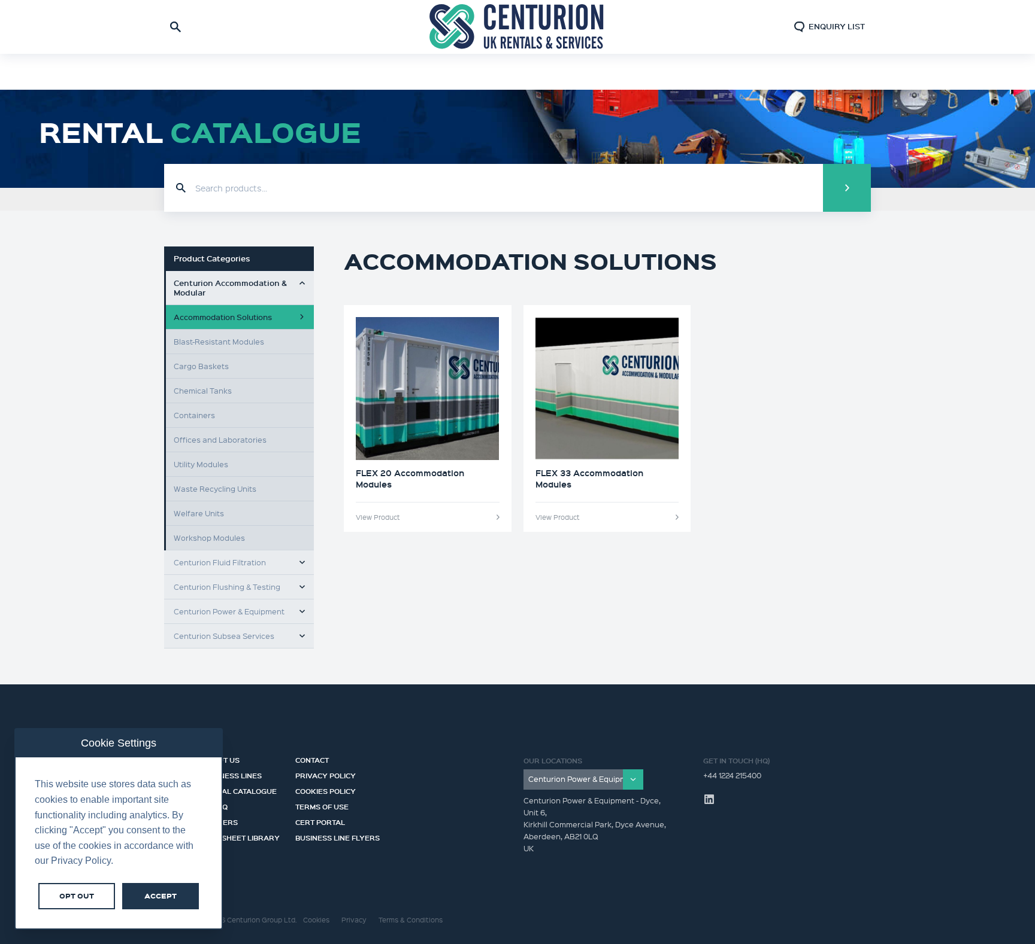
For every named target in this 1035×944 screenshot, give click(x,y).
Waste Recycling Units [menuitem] (215, 488)
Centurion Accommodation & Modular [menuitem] (230, 288)
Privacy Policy (325, 774)
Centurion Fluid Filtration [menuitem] (220, 562)
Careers (220, 820)
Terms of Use (322, 805)
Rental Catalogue (239, 789)
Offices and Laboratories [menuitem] (220, 439)
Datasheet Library (241, 836)
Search (847, 188)
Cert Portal (320, 820)
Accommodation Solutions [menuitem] (223, 317)
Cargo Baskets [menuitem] (201, 366)
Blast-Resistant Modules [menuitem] (219, 341)
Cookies (316, 919)
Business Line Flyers (337, 836)
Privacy (354, 919)
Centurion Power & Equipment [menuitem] (229, 611)
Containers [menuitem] (194, 415)
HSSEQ (215, 805)
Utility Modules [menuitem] (201, 464)
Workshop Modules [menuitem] (209, 537)
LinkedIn (709, 799)
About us (221, 758)
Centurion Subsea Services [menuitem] (224, 636)
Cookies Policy (325, 789)
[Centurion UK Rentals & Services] (517, 27)
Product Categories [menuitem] (212, 258)
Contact (312, 758)
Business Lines (232, 774)
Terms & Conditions (411, 919)
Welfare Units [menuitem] (199, 513)
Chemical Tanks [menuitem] (203, 390)
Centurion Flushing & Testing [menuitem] (227, 586)
